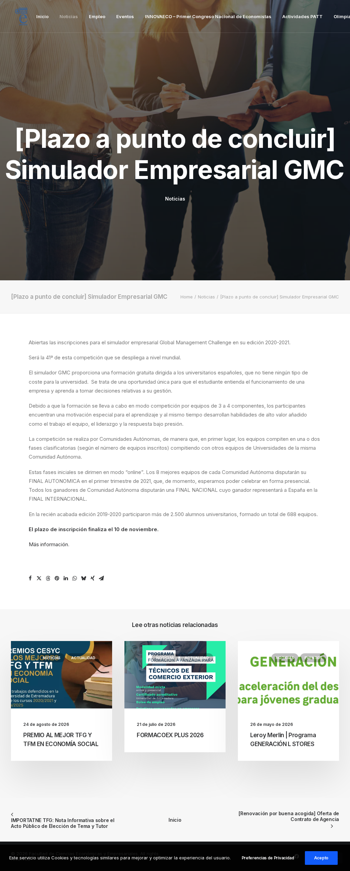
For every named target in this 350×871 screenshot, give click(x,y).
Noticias (68, 16)
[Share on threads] (48, 578)
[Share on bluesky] (84, 578)
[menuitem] (42, 16)
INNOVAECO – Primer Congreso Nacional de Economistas (208, 16)
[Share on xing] (93, 578)
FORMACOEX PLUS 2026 (170, 735)
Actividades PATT (302, 16)
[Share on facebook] (30, 578)
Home (186, 296)
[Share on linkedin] (66, 578)
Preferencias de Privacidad (268, 857)
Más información (48, 544)
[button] (61, 674)
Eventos (125, 16)
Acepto (321, 857)
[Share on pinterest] (57, 578)
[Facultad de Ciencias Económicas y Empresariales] (21, 16)
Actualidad (83, 657)
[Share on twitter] (39, 578)
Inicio (42, 16)
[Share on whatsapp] (75, 578)
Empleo (97, 16)
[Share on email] (101, 578)
